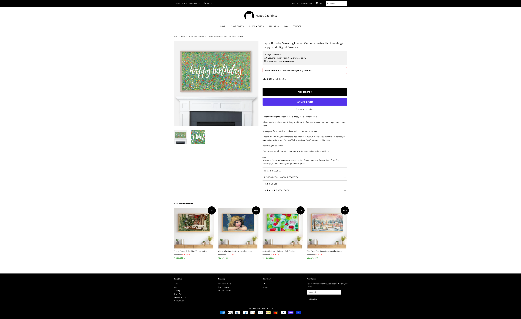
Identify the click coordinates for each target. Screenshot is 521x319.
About (176, 287)
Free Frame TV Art (224, 284)
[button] (305, 170)
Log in (293, 3)
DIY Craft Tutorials (224, 290)
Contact (297, 26)
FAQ (286, 26)
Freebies (273, 26)
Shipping (177, 290)
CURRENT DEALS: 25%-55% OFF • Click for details (193, 3)
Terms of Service (179, 297)
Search (176, 284)
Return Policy (178, 294)
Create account (306, 3)
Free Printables (223, 287)
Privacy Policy (179, 301)
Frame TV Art (237, 26)
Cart (321, 3)
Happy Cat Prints (267, 308)
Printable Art (256, 26)
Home (222, 26)
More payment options (305, 109)
